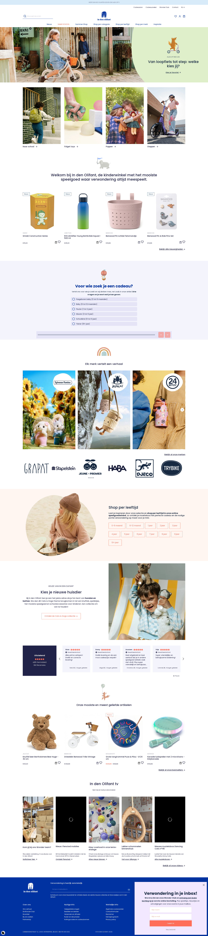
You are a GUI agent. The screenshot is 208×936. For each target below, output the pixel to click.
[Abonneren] (129, 889)
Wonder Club (164, 7)
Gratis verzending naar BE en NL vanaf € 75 (104, 2)
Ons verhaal (27, 909)
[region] (121, 659)
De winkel (26, 914)
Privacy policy (111, 919)
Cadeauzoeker (151, 7)
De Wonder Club (29, 912)
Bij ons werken (28, 917)
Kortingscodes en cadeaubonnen (76, 919)
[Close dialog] (204, 885)
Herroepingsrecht (112, 917)
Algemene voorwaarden (115, 909)
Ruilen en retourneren (72, 917)
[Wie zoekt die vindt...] (24, 16)
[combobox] (183, 7)
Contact (175, 7)
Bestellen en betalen (71, 912)
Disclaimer (110, 914)
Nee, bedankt (170, 930)
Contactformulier (112, 912)
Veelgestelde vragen (71, 909)
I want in (170, 923)
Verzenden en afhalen (72, 914)
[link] (42, 117)
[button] (102, 24)
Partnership (27, 919)
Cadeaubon (138, 7)
